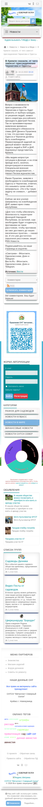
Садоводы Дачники (16, 561)
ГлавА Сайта (14, 77)
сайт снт (31, 733)
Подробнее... (29, 803)
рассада (9, 724)
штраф (6, 737)
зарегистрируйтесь (22, 483)
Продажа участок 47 (15, 539)
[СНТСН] (21, 13)
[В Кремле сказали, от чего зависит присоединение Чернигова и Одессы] (21, 92)
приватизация (12, 733)
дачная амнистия (27, 738)
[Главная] (5, 47)
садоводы (23, 729)
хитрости (13, 737)
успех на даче (13, 719)
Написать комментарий (20, 290)
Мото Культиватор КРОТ (25, 517)
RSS (12, 286)
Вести (20, 271)
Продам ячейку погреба (23, 528)
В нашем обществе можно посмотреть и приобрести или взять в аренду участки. (20, 499)
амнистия (9, 742)
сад (23, 733)
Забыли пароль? (12, 390)
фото (16, 723)
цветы (6, 719)
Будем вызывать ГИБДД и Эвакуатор (22, 40)
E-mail (8, 368)
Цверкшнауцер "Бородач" (20, 620)
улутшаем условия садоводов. (25, 726)
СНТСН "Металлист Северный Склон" (21, 781)
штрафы (24, 719)
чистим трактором (10, 729)
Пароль (8, 377)
